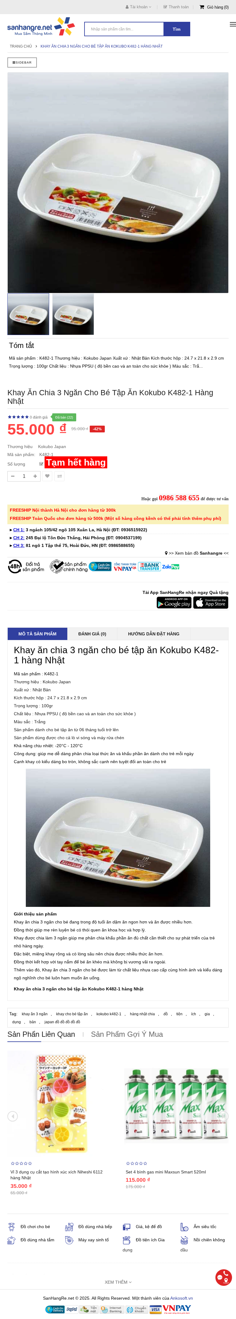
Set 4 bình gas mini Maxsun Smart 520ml (166, 1171)
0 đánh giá (39, 417)
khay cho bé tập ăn (72, 1014)
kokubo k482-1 (108, 1014)
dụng (16, 1022)
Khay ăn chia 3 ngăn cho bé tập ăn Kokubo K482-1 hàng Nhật (102, 46)
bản (33, 1022)
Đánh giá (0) (92, 633)
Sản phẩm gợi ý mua (127, 1034)
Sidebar (24, 62)
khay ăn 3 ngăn (35, 1014)
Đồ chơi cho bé (35, 1226)
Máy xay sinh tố (93, 1239)
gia (207, 1014)
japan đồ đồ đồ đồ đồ (62, 1022)
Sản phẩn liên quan (41, 1034)
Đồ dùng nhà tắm (37, 1239)
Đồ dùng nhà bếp (95, 1226)
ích (193, 1014)
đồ (165, 1014)
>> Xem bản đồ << (199, 553)
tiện (179, 1014)
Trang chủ (21, 46)
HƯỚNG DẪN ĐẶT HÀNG (153, 633)
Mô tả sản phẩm (37, 633)
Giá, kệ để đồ (149, 1226)
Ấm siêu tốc (205, 1226)
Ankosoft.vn (181, 1298)
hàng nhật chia (142, 1014)
